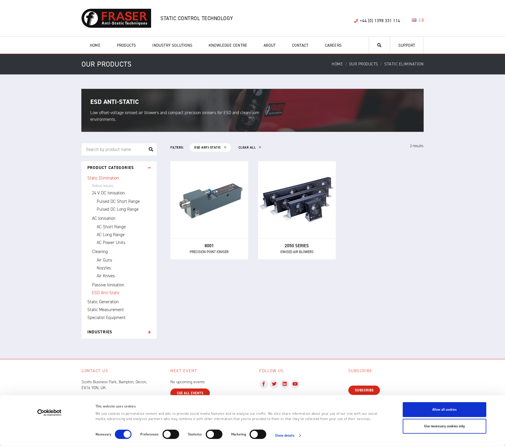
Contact (300, 45)
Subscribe (364, 390)
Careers (333, 45)
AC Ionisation (103, 218)
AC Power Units (111, 242)
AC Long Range (110, 235)
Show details (284, 435)
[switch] (170, 434)
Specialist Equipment (106, 317)
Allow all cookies (444, 409)
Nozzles (104, 268)
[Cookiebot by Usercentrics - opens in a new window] (49, 412)
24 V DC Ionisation (108, 193)
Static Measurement (105, 310)
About (270, 45)
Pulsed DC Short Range (118, 201)
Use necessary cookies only (444, 426)
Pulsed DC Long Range (118, 209)
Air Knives (106, 276)
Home (95, 45)
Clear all (247, 147)
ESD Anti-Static (106, 293)
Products (126, 45)
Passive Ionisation (108, 285)
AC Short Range (111, 227)
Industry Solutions (172, 45)
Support (406, 45)
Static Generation (103, 302)
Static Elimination (103, 178)
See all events (190, 393)
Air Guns (104, 260)
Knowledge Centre (228, 45)
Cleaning (100, 252)
